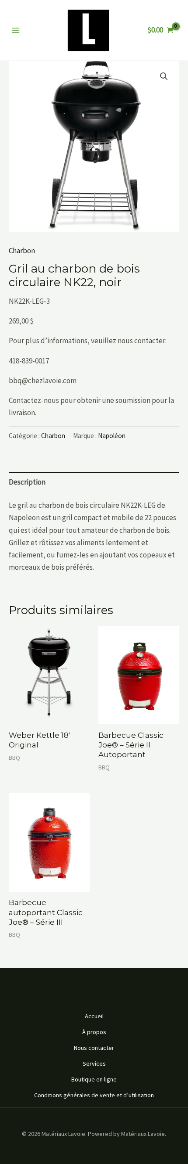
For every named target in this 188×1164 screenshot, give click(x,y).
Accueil (94, 1016)
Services (94, 1063)
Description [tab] (27, 482)
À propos (94, 1032)
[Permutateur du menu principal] (15, 30)
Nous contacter (94, 1048)
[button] (164, 76)
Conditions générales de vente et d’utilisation (94, 1095)
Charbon (22, 250)
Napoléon (111, 435)
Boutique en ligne (94, 1079)
